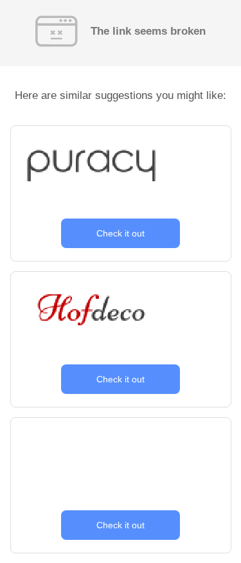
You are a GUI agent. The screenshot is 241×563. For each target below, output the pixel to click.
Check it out (120, 233)
